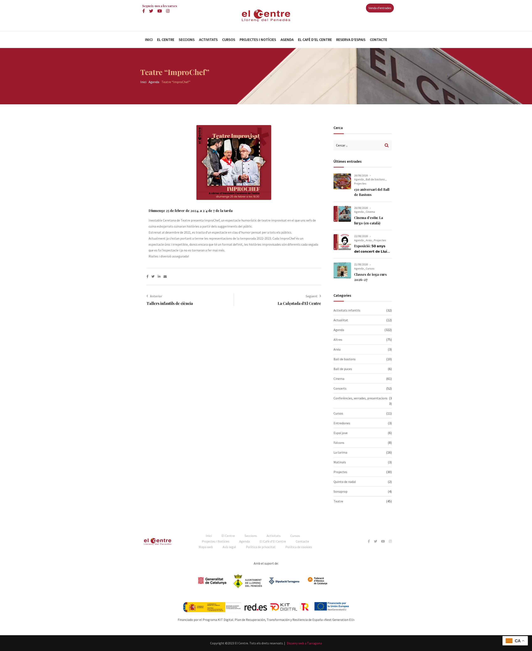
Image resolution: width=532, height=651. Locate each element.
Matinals (340, 462)
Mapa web (206, 547)
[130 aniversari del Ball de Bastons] (342, 181)
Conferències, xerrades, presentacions (361, 398)
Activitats (208, 39)
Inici (149, 39)
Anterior (156, 296)
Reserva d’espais (351, 39)
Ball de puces (343, 369)
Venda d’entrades (379, 8)
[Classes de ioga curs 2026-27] (342, 270)
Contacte (378, 39)
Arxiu (369, 240)
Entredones (342, 423)
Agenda (287, 39)
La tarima (340, 452)
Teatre (338, 501)
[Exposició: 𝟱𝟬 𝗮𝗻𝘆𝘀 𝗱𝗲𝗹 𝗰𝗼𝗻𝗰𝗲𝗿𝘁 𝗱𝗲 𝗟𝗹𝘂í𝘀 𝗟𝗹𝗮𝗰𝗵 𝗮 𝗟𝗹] (342, 242)
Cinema (370, 212)
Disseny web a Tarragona (304, 643)
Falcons (339, 443)
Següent (312, 296)
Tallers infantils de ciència (170, 303)
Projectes (360, 183)
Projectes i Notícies (258, 39)
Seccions (187, 39)
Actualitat (341, 320)
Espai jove (341, 433)
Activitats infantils (347, 310)
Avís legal (229, 547)
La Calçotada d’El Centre (299, 303)
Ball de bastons (375, 179)
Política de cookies (298, 547)
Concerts (340, 388)
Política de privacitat (261, 547)
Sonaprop (340, 491)
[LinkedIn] (161, 276)
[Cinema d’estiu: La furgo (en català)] (342, 214)
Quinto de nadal (345, 482)
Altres (338, 339)
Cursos (228, 39)
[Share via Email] (165, 276)
